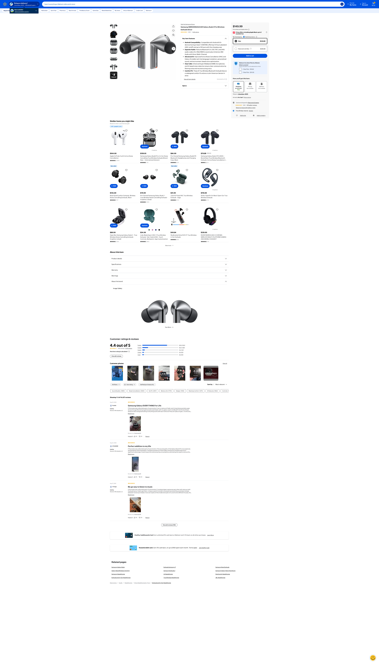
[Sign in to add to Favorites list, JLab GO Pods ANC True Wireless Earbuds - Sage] (187, 170)
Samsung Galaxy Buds (118, 567)
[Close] (36, 10)
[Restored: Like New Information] (251, 48)
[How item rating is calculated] (129, 351)
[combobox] (193, 4)
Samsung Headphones (118, 574)
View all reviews (116, 356)
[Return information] (256, 37)
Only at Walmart (128, 10)
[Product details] (226, 258)
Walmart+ (149, 10)
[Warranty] (226, 270)
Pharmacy (63, 10)
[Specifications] (226, 264)
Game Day (96, 10)
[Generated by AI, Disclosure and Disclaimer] (226, 79)
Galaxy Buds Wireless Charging (121, 570)
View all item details (189, 79)
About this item (117, 252)
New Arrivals (72, 10)
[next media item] (173, 48)
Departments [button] (8, 10)
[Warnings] (226, 275)
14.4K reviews (128, 348)
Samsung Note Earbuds (222, 567)
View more (168, 245)
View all (225, 363)
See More (168, 327)
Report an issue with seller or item (245, 107)
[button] (352, 4)
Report (147, 436)
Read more (131, 413)
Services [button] (20, 10)
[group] (190, 32)
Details (251, 111)
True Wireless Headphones (171, 577)
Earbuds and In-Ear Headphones (121, 577)
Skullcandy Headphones (222, 574)
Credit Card (139, 10)
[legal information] (249, 29)
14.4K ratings (195, 32)
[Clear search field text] (337, 4)
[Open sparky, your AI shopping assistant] (373, 658)
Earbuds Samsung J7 (170, 567)
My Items (117, 10)
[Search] (342, 4)
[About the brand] (226, 281)
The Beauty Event (84, 10)
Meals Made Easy (107, 10)
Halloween (44, 10)
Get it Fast (53, 10)
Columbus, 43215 (243, 94)
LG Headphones (168, 574)
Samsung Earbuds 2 (169, 570)
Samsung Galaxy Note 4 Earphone (225, 570)
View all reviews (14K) (169, 525)
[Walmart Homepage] (5, 4)
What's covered (243, 64)
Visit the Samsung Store (188, 24)
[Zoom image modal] (173, 35)
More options (247, 97)
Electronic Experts (253, 102)
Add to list (243, 115)
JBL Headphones (220, 577)
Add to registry (261, 115)
